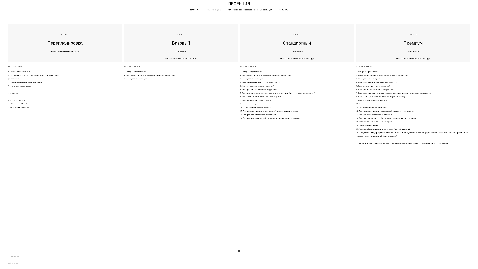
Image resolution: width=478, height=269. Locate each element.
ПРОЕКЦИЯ (239, 4)
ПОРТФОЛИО (195, 10)
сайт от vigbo (13, 263)
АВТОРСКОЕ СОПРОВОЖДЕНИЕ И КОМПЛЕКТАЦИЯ (250, 10)
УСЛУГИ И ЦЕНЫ (214, 10)
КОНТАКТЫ (283, 10)
